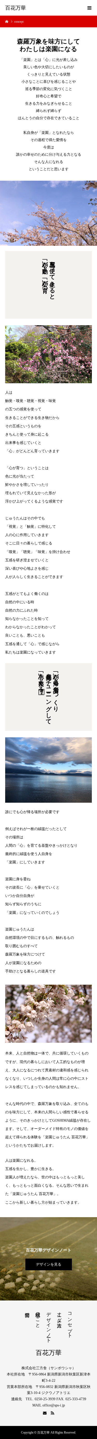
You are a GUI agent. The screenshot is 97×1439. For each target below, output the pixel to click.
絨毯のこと (37, 1317)
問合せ (27, 1312)
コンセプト (69, 1322)
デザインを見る (48, 1264)
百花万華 (15, 8)
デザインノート (48, 1325)
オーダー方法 (59, 1314)
